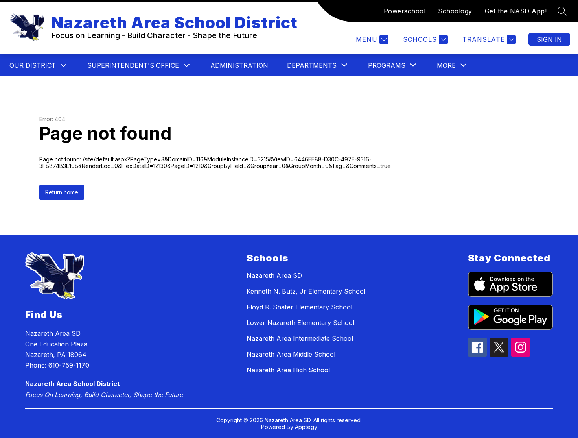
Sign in (549, 39)
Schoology (455, 11)
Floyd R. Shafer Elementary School (299, 307)
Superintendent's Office (133, 65)
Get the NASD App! (516, 11)
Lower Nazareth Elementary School (300, 323)
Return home (61, 192)
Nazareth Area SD (274, 275)
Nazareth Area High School (288, 370)
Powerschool (405, 11)
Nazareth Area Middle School (291, 354)
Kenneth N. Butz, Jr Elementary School (306, 291)
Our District (32, 65)
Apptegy (306, 426)
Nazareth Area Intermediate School (300, 338)
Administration (239, 65)
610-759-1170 (68, 365)
